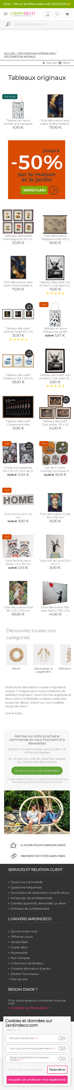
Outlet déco (19, 947)
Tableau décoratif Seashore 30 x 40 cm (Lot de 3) (18, 378)
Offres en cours (22, 936)
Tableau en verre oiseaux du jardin (55, 330)
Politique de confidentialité (30, 908)
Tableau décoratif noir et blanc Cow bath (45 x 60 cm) (55, 285)
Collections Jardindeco (27, 963)
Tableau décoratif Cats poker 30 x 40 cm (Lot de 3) (55, 424)
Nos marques (20, 958)
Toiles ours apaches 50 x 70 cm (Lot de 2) (18, 469)
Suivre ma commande (27, 882)
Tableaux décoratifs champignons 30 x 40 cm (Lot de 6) (18, 239)
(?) (36, 1038)
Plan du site (19, 979)
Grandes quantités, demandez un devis (38, 903)
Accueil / (10, 53)
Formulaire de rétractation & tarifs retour (40, 893)
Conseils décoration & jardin (31, 968)
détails (12, 1030)
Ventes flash (19, 942)
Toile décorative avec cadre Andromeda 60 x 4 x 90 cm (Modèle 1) (55, 124)
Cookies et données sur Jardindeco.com (28, 1023)
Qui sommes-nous (24, 931)
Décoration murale (20, 56)
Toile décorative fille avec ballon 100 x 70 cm (55, 610)
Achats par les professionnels (31, 898)
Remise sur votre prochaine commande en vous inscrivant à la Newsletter (37, 739)
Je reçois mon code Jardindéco (37, 770)
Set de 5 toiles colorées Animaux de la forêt (55, 471)
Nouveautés (19, 952)
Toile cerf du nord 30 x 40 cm (55, 562)
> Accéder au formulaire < (29, 1008)
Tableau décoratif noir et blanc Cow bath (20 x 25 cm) (55, 378)
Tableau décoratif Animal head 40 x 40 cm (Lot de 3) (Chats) (18, 332)
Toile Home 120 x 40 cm (18, 515)
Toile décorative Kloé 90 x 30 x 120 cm (18, 608)
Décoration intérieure (36, 53)
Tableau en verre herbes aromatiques (18, 122)
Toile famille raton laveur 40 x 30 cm (18, 562)
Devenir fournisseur (25, 974)
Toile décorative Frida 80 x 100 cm (55, 515)
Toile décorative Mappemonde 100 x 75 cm (55, 239)
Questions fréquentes (26, 887)
